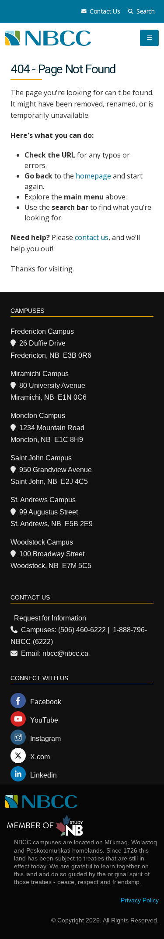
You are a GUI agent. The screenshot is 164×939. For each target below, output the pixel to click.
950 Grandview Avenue (55, 469)
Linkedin (43, 775)
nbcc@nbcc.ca (65, 653)
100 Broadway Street (51, 554)
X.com (40, 757)
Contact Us (104, 11)
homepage (93, 176)
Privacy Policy (140, 900)
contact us (91, 237)
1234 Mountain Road (51, 428)
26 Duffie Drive (42, 343)
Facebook (45, 702)
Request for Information (50, 618)
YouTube (44, 720)
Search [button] (145, 11)
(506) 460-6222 (82, 630)
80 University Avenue (52, 385)
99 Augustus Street (48, 512)
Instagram (45, 738)
